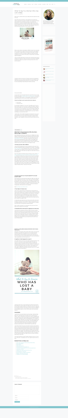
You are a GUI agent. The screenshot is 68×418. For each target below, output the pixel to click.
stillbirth (20, 376)
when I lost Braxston (18, 148)
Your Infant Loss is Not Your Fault (22, 186)
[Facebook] (33, 0)
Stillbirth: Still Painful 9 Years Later (22, 353)
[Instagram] (31, 0)
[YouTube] (36, 0)
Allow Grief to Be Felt (20, 345)
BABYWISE (25, 4)
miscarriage (17, 376)
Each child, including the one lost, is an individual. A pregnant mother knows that (27, 154)
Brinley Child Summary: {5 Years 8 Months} (21, 377)
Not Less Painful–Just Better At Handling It (23, 352)
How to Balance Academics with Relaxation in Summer (23, 378)
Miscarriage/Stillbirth (20, 343)
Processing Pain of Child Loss (21, 351)
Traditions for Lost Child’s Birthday (22, 354)
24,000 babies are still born (19, 138)
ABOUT (52, 4)
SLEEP (32, 4)
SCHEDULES (29, 4)
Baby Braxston (19, 344)
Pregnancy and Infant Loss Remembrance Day (24, 350)
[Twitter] (30, 0)
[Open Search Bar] (54, 4)
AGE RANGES (44, 4)
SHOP (50, 4)
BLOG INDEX (39, 4)
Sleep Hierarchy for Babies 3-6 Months (49, 71)
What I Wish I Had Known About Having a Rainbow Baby (26, 342)
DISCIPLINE (35, 4)
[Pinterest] (34, 0)
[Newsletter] (37, 0)
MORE (47, 4)
